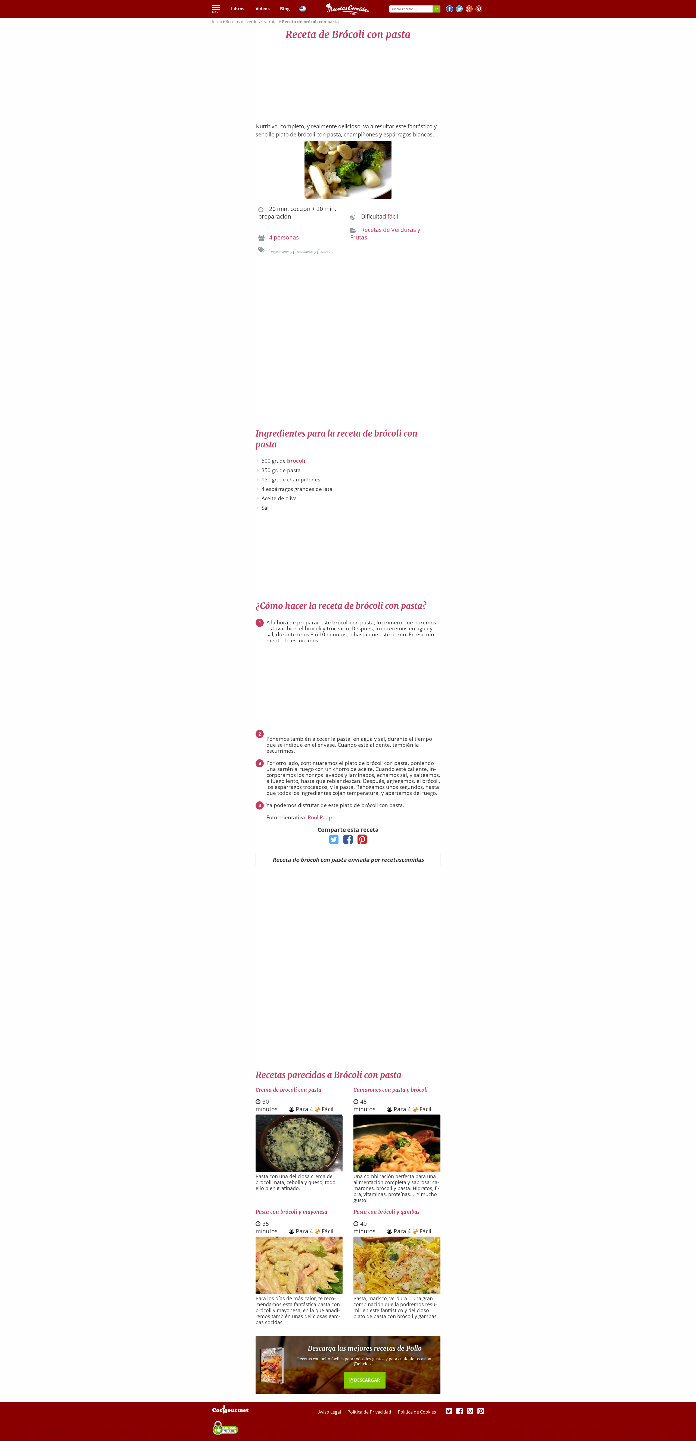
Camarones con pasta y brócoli (390, 1090)
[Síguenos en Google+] (469, 9)
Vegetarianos (280, 252)
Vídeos (263, 9)
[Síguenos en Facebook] (449, 9)
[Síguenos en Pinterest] (479, 9)
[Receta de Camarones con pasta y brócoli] (396, 1170)
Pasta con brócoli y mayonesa (291, 1212)
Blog (285, 9)
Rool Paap (320, 817)
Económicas (304, 252)
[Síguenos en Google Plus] (470, 1411)
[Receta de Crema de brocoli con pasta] (299, 1170)
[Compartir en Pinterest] (362, 841)
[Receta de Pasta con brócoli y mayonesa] (299, 1292)
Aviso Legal (330, 1412)
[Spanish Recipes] (302, 9)
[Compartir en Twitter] (334, 841)
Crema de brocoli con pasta (288, 1090)
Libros (237, 9)
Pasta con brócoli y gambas (386, 1212)
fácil (392, 216)
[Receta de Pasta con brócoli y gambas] (396, 1292)
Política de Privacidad (369, 1412)
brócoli (296, 460)
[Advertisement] (348, 79)
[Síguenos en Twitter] (459, 9)
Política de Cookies (417, 1412)
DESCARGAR (366, 1380)
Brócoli (325, 252)
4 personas (284, 237)
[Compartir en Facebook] (348, 841)
